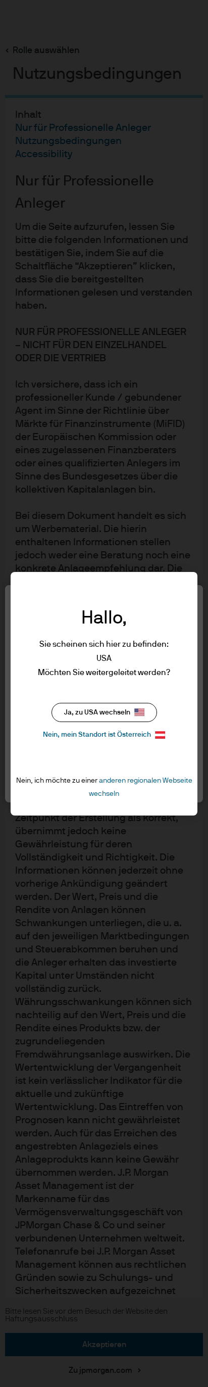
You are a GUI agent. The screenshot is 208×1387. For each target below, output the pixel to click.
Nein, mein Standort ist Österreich (97, 734)
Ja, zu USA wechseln (97, 712)
